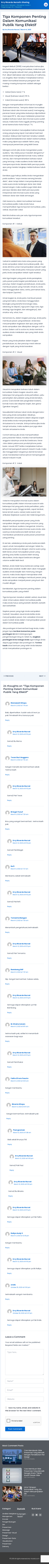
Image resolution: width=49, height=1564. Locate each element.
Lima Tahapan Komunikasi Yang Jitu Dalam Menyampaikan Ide (33, 1490)
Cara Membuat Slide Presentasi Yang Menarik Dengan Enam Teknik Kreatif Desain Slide (34, 1472)
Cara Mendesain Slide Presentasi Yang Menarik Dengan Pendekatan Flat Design (34, 1453)
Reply (7, 720)
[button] (46, 5)
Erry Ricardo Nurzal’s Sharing (15, 2)
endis (13, 1285)
